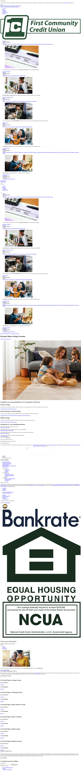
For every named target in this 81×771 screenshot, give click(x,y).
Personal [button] (4, 41)
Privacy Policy (66, 2)
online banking (31, 485)
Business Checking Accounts (8, 75)
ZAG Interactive (7, 502)
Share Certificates (30, 44)
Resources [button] (4, 149)
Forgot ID (4, 647)
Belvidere (38, 445)
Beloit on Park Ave (43, 444)
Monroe (60, 444)
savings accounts (65, 484)
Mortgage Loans (11, 101)
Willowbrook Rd (50, 444)
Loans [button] (4, 98)
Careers (4, 153)
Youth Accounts (50, 44)
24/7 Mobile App (13, 126)
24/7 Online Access (6, 126)
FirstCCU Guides (60, 152)
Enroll (4, 646)
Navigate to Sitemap (17, 5)
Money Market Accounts (22, 44)
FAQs (65, 152)
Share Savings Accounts (14, 44)
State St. (35, 445)
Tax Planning (15, 152)
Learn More (5, 648)
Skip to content (3, 5)
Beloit (60, 485)
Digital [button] (4, 123)
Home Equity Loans (17, 101)
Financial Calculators (53, 152)
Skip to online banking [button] (10, 5)
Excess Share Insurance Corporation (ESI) (35, 152)
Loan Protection (33, 101)
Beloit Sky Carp (12, 178)
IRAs (5, 485)
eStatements (18, 126)
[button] (3, 180)
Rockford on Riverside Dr (75, 444)
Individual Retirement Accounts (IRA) (40, 44)
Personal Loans (23, 101)
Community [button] (5, 175)
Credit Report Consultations (23, 152)
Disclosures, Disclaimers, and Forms (72, 152)
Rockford (5, 486)
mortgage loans (75, 484)
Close (2, 757)
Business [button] (4, 72)
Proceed (5, 757)
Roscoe (43, 445)
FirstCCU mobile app (40, 485)
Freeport (68, 444)
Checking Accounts (6, 44)
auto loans (70, 484)
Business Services (22, 75)
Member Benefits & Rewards (8, 152)
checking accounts (58, 484)
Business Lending (16, 75)
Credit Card (29, 101)
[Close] (10, 42)
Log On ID (2, 643)
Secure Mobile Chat (23, 126)
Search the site (2, 763)
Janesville (55, 444)
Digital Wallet (29, 126)
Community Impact (6, 178)
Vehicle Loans (5, 101)
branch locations (35, 444)
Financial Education (46, 152)
